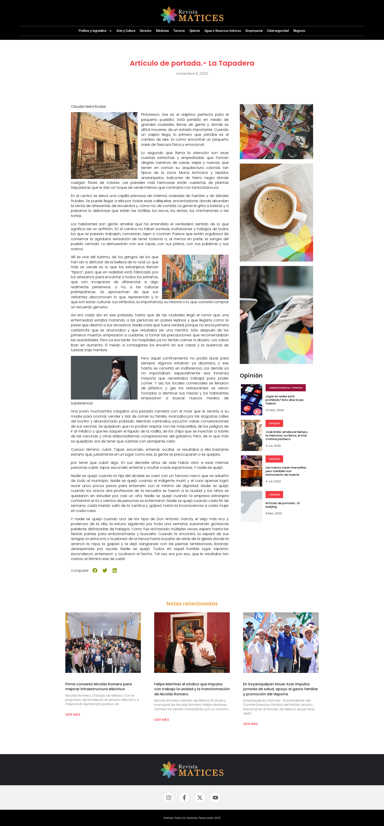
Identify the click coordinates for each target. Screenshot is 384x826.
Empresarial (254, 31)
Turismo (179, 31)
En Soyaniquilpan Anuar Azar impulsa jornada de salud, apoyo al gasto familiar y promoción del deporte (280, 689)
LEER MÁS (72, 714)
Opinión (194, 31)
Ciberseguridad (278, 31)
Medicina (162, 31)
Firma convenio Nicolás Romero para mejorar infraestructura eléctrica (98, 687)
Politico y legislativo (92, 31)
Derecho (146, 31)
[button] (95, 570)
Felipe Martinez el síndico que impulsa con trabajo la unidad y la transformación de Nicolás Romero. (192, 689)
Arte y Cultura (125, 31)
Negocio (299, 31)
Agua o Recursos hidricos (222, 31)
